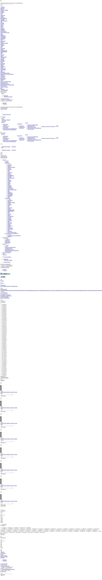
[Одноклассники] (3, 274)
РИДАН (2, 289)
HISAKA (75, 290)
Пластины (10, 165)
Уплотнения (10, 200)
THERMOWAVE (24, 290)
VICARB (40, 290)
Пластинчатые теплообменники (14, 235)
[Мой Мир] (4, 274)
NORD (78, 290)
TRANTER (15, 290)
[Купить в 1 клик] (1, 382)
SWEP (43, 290)
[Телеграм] (3, 111)
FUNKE (6, 290)
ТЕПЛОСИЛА (47, 290)
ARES (67, 290)
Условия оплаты (3, 555)
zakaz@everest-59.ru (5, 98)
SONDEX (10, 290)
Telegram (4, 102)
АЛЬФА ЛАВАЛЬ (3, 290)
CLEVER (52, 290)
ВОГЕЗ (85, 290)
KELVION (64, 290)
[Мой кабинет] (1, 145)
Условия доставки (4, 556)
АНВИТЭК (81, 290)
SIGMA (19, 290)
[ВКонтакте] (1, 274)
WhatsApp (5, 103)
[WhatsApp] (3, 113)
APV (37, 290)
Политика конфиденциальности (8, 569)
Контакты (2, 557)
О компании (7, 239)
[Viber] (6, 274)
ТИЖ (35, 290)
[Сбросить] (1, 551)
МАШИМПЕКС (31, 290)
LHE (98, 290)
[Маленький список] (0, 300)
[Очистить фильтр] (1, 379)
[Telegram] (9, 274)
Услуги (6, 246)
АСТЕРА (56, 290)
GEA (12, 290)
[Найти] (1, 5)
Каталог (6, 161)
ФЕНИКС (60, 290)
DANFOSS (71, 290)
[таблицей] (1, 299)
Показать (2, 380)
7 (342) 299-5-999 (4, 90)
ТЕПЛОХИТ (94, 290)
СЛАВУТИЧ (89, 290)
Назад (7, 160)
